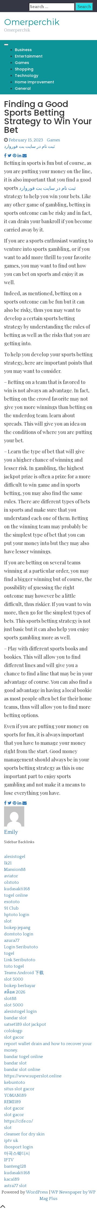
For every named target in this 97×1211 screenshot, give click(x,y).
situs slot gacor (19, 1089)
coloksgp (13, 1030)
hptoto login (16, 914)
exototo (12, 901)
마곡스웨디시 (17, 1153)
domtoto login (18, 934)
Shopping (24, 69)
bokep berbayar (20, 985)
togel (9, 953)
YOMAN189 (15, 1095)
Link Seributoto (19, 959)
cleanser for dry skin (24, 1134)
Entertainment (29, 56)
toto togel (14, 966)
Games (22, 62)
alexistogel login (20, 1011)
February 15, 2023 (26, 140)
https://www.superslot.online (32, 1076)
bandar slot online (22, 1069)
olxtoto (11, 882)
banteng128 (15, 1166)
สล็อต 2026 (14, 992)
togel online (16, 895)
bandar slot (15, 1018)
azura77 (11, 940)
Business (23, 49)
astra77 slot (15, 1185)
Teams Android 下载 (24, 972)
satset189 (13, 1024)
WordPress (37, 1192)
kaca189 (11, 1179)
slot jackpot (34, 1024)
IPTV (8, 1159)
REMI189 (12, 1101)
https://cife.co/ (18, 1121)
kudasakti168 (17, 888)
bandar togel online (23, 1056)
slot (8, 921)
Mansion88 (15, 869)
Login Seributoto (21, 947)
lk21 (8, 863)
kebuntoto (14, 1082)
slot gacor (14, 1037)
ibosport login (18, 1147)
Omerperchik (32, 22)
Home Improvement (34, 82)
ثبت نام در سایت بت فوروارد (29, 146)
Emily (11, 832)
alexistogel (14, 856)
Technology (26, 75)
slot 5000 (13, 979)
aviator (11, 876)
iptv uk (11, 1140)
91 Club (11, 908)
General (23, 88)
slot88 (10, 998)
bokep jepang (17, 927)
